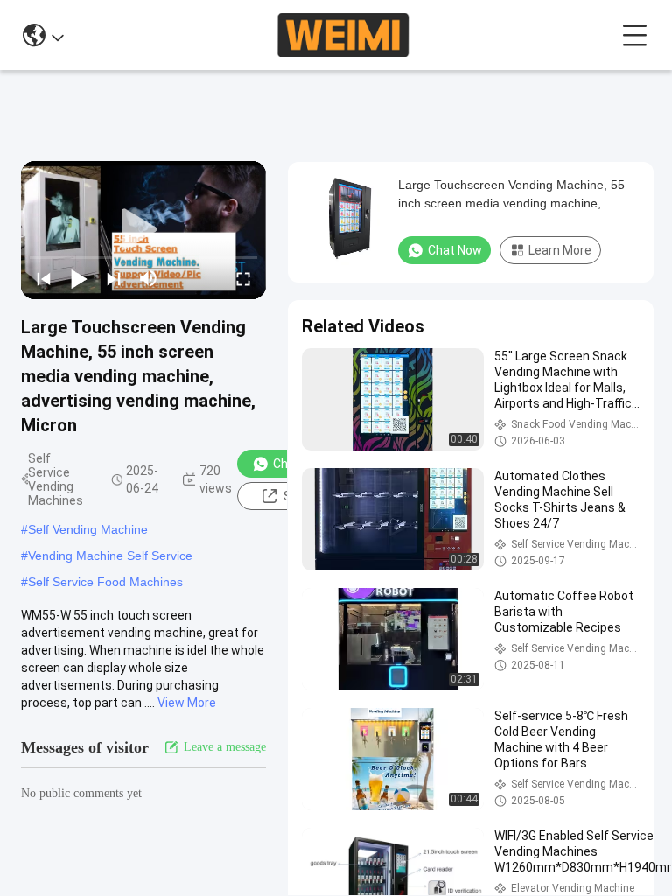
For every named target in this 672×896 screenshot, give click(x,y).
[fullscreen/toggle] (243, 278)
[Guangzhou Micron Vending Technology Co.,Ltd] (342, 35)
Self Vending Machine (88, 529)
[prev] (43, 278)
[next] (113, 278)
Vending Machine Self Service (110, 556)
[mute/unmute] (148, 278)
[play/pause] (78, 278)
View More (187, 703)
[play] (143, 230)
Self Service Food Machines (105, 582)
